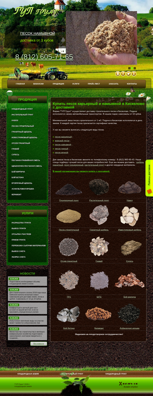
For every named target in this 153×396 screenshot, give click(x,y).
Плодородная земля (28, 374)
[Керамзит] (98, 313)
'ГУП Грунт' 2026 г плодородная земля (23, 385)
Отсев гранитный (69, 261)
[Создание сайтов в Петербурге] (128, 384)
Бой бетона (69, 328)
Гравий (99, 261)
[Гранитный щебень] (99, 224)
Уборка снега (19, 257)
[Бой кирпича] (129, 280)
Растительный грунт (99, 200)
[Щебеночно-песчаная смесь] (98, 280)
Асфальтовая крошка (23, 189)
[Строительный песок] (68, 216)
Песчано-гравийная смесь (26, 160)
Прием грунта (19, 240)
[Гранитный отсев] (68, 246)
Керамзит (99, 328)
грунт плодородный (73, 165)
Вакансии (38, 84)
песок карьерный (63, 137)
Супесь (129, 261)
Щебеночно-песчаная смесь (27, 166)
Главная (20, 84)
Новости (27, 273)
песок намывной (63, 144)
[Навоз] (130, 195)
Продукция (58, 84)
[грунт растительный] (99, 194)
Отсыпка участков (21, 234)
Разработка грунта (21, 223)
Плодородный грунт (69, 200)
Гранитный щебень (99, 230)
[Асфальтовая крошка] (129, 314)
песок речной (61, 152)
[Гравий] (98, 247)
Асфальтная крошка (129, 328)
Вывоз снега (18, 251)
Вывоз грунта (19, 228)
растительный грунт (94, 165)
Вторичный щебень (22, 183)
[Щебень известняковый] (129, 216)
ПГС (69, 297)
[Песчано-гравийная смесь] (68, 280)
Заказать (113, 84)
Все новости (38, 344)
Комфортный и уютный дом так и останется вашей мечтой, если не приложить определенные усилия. (24, 310)
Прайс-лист (94, 84)
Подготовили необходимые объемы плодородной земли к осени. (24, 283)
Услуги (75, 84)
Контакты (132, 84)
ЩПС (99, 297)
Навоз (130, 200)
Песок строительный (69, 230)
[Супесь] (129, 247)
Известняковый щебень (129, 230)
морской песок (62, 140)
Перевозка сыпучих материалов (29, 246)
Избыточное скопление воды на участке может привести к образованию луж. (26, 322)
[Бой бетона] (68, 314)
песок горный (61, 148)
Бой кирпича (130, 297)
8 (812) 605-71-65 (44, 57)
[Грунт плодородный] (69, 196)
